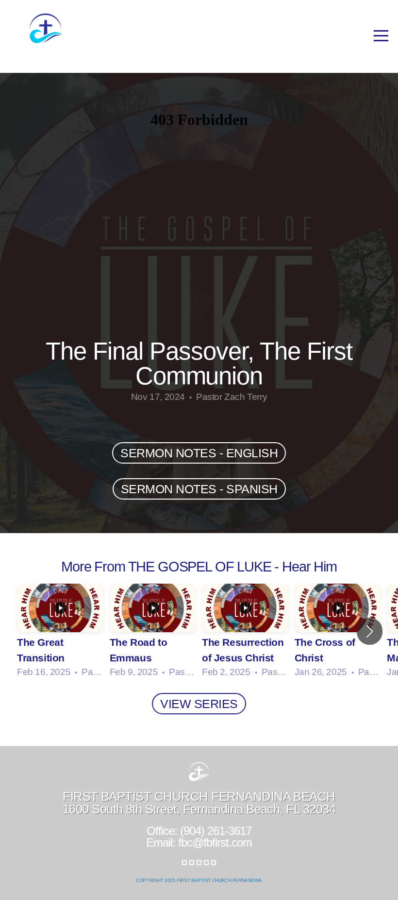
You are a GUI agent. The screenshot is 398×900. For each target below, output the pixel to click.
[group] (60, 631)
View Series (199, 703)
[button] (369, 631)
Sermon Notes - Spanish (199, 489)
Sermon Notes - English (199, 453)
